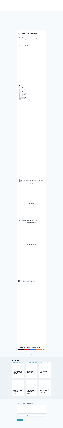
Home (10, 0)
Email (28, 415)
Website (38, 415)
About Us (13, 0)
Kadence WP (40, 425)
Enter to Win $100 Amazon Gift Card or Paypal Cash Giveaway (31, 390)
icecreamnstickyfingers (43, 391)
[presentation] (18, 366)
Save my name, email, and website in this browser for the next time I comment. (28, 417)
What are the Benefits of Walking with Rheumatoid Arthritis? (17, 372)
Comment (19, 405)
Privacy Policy (21, 0)
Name (18, 415)
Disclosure (16, 0)
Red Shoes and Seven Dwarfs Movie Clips (40, 355)
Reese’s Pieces (21, 86)
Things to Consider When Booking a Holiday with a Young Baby (17, 390)
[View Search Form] (53, 1)
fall (27, 39)
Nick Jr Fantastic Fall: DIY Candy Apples (23, 355)
